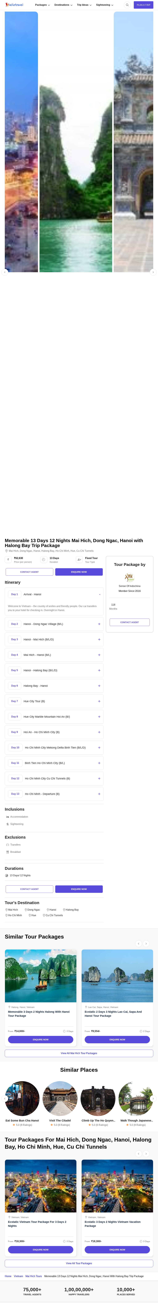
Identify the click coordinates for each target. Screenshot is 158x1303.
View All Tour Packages (79, 1263)
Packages (41, 5)
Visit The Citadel (60, 1120)
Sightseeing (103, 5)
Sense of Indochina (129, 586)
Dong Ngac (26, 551)
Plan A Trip (143, 5)
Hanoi (36, 551)
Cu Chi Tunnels (85, 551)
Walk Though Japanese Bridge (136, 1121)
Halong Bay (47, 551)
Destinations (61, 5)
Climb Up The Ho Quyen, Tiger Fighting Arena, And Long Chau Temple (98, 1121)
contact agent (29, 572)
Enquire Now (40, 1039)
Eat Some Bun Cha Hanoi (22, 1120)
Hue (73, 551)
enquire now (79, 572)
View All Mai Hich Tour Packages (79, 1053)
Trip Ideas (82, 5)
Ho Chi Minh (62, 551)
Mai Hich (14, 551)
